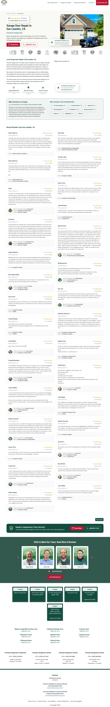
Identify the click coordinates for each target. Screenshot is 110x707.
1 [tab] (49, 571)
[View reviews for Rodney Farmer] (10, 243)
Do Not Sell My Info (63, 701)
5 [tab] (57, 571)
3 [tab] (53, 571)
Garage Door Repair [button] (66, 2)
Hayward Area (14, 13)
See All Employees (55, 577)
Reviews (8, 13)
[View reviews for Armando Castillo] (10, 410)
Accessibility (51, 701)
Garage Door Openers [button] (80, 2)
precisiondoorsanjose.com (55, 688)
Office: (15, 656)
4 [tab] (55, 571)
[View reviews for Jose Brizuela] (10, 211)
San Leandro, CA (14, 135)
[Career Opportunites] (48, 52)
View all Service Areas (66, 89)
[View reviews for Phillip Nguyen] (60, 280)
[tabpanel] (29, 557)
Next (92, 557)
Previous (18, 557)
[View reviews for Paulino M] (60, 255)
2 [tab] (51, 571)
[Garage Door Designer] (57, 52)
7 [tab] (61, 571)
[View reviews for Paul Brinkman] (10, 484)
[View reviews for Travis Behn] (10, 288)
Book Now (14, 45)
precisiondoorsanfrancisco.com (55, 695)
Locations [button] (91, 2)
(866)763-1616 (31, 45)
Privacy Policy (42, 701)
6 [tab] (59, 571)
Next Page (99, 519)
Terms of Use (32, 701)
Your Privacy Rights (76, 701)
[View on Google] (44, 133)
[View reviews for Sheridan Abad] (60, 305)
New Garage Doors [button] (53, 2)
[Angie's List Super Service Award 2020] (12, 52)
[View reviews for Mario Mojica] (10, 352)
